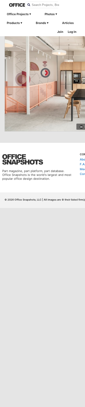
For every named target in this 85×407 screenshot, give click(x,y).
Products (13, 23)
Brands (41, 23)
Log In (72, 32)
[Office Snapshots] (14, 5)
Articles (68, 23)
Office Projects (18, 14)
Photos (50, 14)
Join (60, 32)
